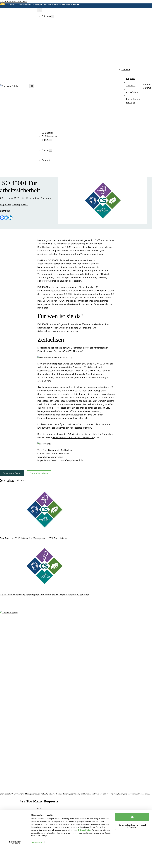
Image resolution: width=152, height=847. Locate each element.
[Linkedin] (10, 217)
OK (132, 817)
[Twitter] (6, 217)
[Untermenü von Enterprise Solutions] (64, 102)
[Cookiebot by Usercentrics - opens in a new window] (15, 842)
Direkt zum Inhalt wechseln (13, 1)
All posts (21, 480)
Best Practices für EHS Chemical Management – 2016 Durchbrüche (33, 538)
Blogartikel (5, 204)
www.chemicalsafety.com (50, 457)
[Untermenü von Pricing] (50, 150)
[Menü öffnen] (31, 86)
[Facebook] (2, 217)
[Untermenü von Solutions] (52, 16)
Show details (36, 842)
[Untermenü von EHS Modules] (60, 20)
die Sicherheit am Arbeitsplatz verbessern (73, 437)
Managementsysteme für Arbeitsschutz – (58, 267)
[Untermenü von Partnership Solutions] (65, 112)
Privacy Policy (84, 830)
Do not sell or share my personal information (132, 826)
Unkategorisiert (20, 204)
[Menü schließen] (39, 10)
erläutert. (87, 428)
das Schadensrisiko (99, 304)
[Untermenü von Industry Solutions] (62, 61)
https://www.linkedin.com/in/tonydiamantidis (60, 460)
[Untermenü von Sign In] (50, 140)
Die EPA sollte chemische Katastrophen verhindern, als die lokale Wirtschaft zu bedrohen (44, 594)
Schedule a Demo (12, 473)
